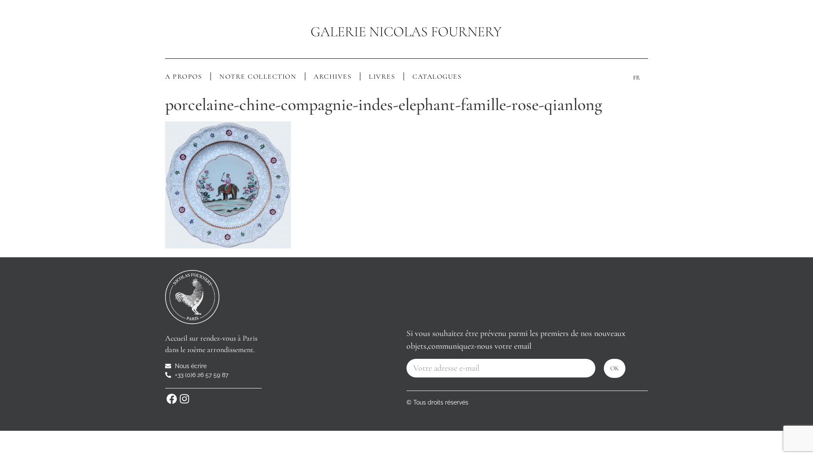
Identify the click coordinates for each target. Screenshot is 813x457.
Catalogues (437, 76)
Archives (332, 76)
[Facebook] (171, 399)
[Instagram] (184, 399)
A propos (183, 76)
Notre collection (257, 76)
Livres (382, 76)
